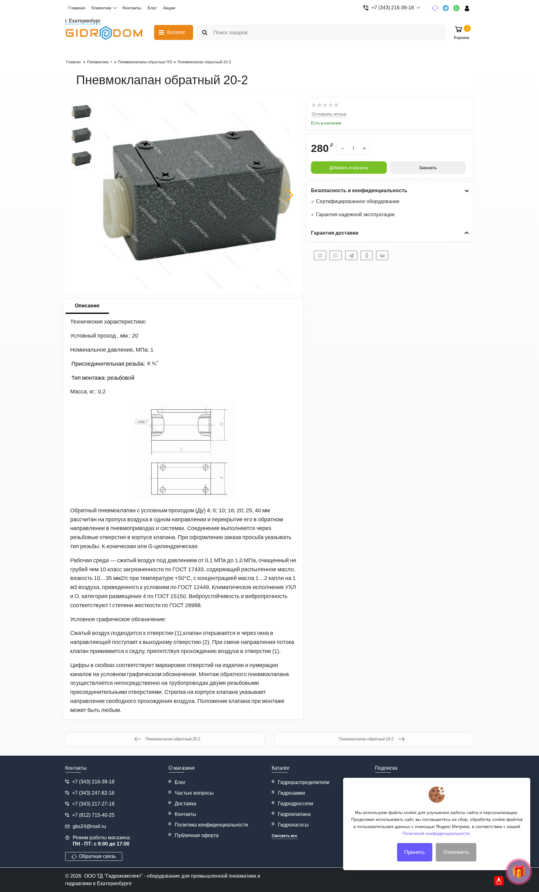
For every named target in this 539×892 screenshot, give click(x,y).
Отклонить (456, 852)
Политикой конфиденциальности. (436, 833)
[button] (289, 195)
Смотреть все (284, 836)
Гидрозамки (291, 793)
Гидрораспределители (303, 782)
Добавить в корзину (348, 167)
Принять (414, 852)
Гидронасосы (293, 825)
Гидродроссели (295, 804)
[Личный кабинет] (469, 8)
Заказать (428, 167)
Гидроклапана (294, 814)
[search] (204, 32)
